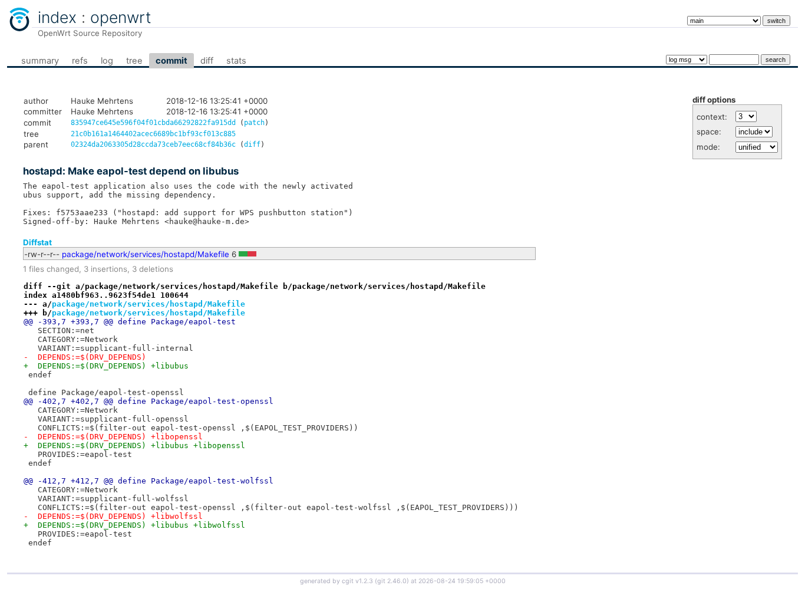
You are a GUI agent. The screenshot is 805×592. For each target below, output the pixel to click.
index (57, 17)
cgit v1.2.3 (357, 581)
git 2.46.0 (392, 581)
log (107, 60)
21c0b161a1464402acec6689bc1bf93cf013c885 (153, 134)
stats (236, 60)
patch (254, 123)
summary (40, 60)
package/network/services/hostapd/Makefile (145, 254)
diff (206, 60)
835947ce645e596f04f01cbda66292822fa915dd (153, 123)
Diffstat (37, 242)
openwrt (120, 17)
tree (134, 60)
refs (80, 60)
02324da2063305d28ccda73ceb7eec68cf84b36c (153, 144)
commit (171, 60)
